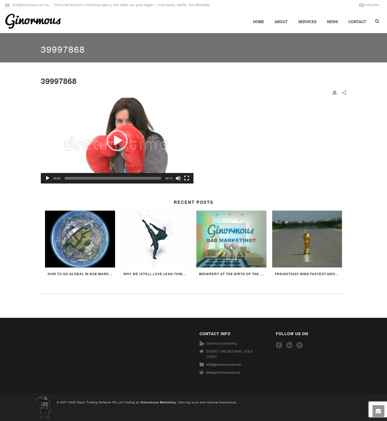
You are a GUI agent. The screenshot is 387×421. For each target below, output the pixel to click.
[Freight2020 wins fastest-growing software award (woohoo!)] (307, 239)
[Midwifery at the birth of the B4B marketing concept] (231, 239)
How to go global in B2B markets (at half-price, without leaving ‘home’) (81, 273)
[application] (117, 141)
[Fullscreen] (186, 178)
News (332, 21)
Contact (357, 21)
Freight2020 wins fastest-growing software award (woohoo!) (308, 273)
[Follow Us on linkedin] (289, 345)
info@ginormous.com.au (30, 4)
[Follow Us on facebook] (279, 345)
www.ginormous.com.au (223, 372)
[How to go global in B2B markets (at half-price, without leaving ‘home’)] (80, 239)
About (281, 21)
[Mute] (178, 178)
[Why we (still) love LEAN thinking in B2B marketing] (156, 239)
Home (258, 21)
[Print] (335, 92)
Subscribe (372, 4)
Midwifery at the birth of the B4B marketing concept (232, 273)
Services (307, 21)
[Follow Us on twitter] (299, 345)
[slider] (113, 178)
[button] (117, 140)
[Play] (47, 178)
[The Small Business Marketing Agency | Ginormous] (43, 406)
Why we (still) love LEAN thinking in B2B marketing (157, 273)
